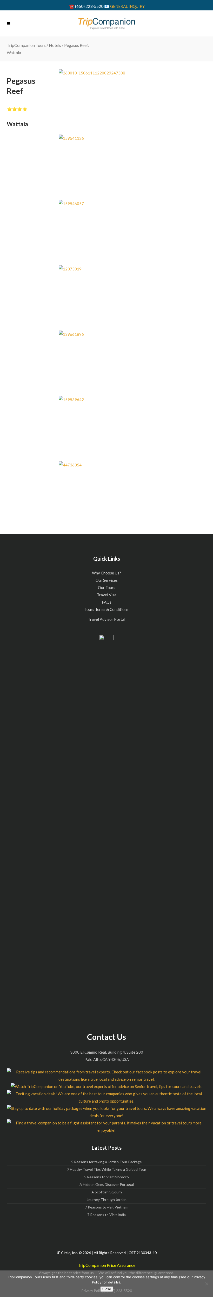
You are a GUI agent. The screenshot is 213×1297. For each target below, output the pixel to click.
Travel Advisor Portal (106, 619)
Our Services (107, 580)
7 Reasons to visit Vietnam (106, 1207)
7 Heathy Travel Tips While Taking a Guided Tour (106, 1169)
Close (106, 1289)
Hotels (55, 45)
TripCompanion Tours (26, 45)
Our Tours (106, 587)
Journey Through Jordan (107, 1199)
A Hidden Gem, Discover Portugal (106, 1184)
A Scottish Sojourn (106, 1192)
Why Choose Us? (106, 573)
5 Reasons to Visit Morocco (106, 1177)
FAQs (106, 602)
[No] (206, 1283)
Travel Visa (106, 594)
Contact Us (106, 1036)
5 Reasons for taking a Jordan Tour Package (106, 1162)
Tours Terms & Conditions (106, 609)
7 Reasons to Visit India (106, 1214)
